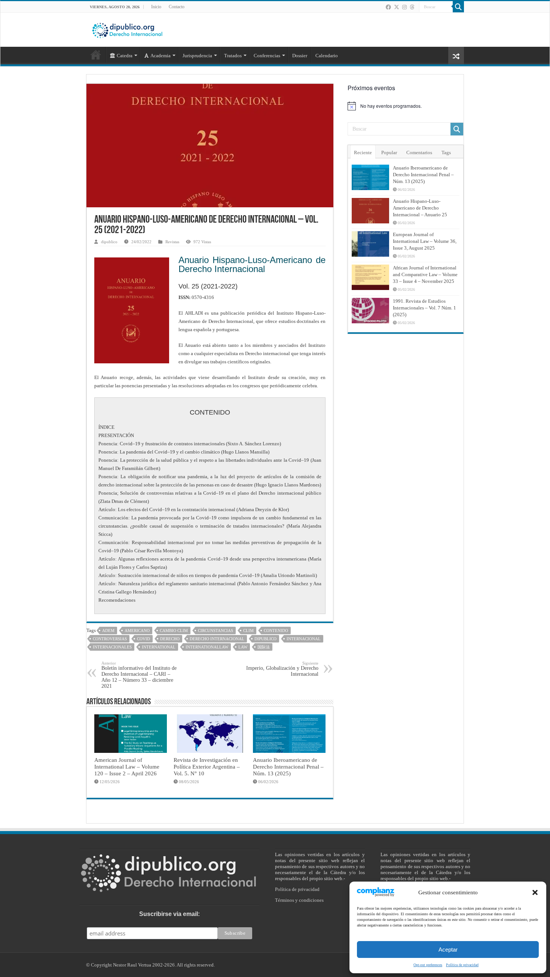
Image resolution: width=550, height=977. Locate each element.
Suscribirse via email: (169, 914)
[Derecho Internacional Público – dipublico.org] (127, 29)
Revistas (172, 241)
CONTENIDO (276, 630)
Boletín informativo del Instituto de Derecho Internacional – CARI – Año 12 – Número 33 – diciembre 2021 (139, 675)
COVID (143, 638)
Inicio (156, 6)
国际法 (263, 647)
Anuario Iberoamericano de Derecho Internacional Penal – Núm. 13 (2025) (288, 766)
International (158, 647)
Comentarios (419, 152)
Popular (389, 152)
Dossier (299, 55)
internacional (304, 638)
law (242, 647)
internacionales (112, 647)
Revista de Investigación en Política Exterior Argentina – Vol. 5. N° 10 (207, 766)
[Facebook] (388, 7)
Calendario (326, 55)
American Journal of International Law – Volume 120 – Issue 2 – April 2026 (126, 766)
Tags (446, 152)
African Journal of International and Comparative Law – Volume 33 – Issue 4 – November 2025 (425, 274)
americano (137, 630)
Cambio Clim (174, 630)
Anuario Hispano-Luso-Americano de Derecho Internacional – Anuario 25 (420, 207)
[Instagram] (404, 7)
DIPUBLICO (265, 638)
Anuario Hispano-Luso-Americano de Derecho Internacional (252, 264)
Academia (160, 55)
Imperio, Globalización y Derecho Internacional (282, 669)
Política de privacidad (462, 965)
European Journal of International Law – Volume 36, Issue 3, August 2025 (424, 241)
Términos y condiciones (299, 900)
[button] (535, 892)
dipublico (109, 241)
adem (108, 630)
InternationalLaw (207, 647)
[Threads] (412, 7)
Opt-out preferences (427, 965)
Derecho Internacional (217, 638)
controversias (110, 638)
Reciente (363, 152)
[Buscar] (458, 6)
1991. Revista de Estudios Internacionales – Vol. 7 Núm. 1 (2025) (424, 307)
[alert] (406, 105)
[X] (396, 7)
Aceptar (448, 949)
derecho (170, 638)
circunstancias (215, 630)
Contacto (176, 6)
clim (248, 630)
